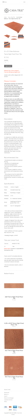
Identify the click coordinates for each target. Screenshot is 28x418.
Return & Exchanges (9, 398)
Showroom (6, 392)
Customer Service (8, 399)
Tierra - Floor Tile (11, 17)
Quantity (6, 60)
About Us (6, 394)
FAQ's (5, 401)
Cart (24, 2)
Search (5, 396)
